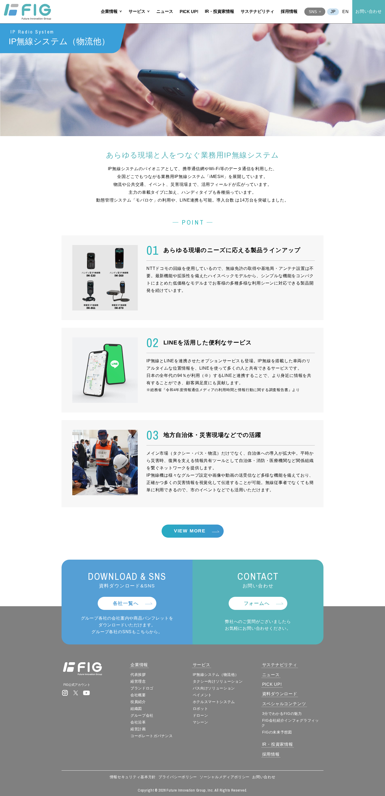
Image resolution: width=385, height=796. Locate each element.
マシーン (200, 722)
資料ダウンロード (279, 694)
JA (333, 11)
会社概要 (138, 695)
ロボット (200, 708)
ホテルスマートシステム (214, 702)
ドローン (200, 715)
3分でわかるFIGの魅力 (282, 713)
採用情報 (289, 11)
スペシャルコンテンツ (284, 704)
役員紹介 (138, 702)
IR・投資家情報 (219, 11)
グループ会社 (141, 715)
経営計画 (138, 729)
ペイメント (202, 695)
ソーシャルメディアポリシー (225, 777)
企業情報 (109, 11)
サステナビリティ (257, 11)
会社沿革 (138, 722)
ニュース (164, 11)
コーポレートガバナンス (151, 736)
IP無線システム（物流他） (216, 674)
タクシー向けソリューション (218, 681)
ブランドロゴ (141, 688)
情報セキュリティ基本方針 (133, 777)
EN (345, 11)
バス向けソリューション (214, 688)
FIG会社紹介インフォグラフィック (290, 722)
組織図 (136, 708)
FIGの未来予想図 (277, 732)
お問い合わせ (368, 11)
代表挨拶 (138, 674)
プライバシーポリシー (177, 777)
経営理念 (138, 681)
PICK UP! (189, 11)
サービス (137, 11)
